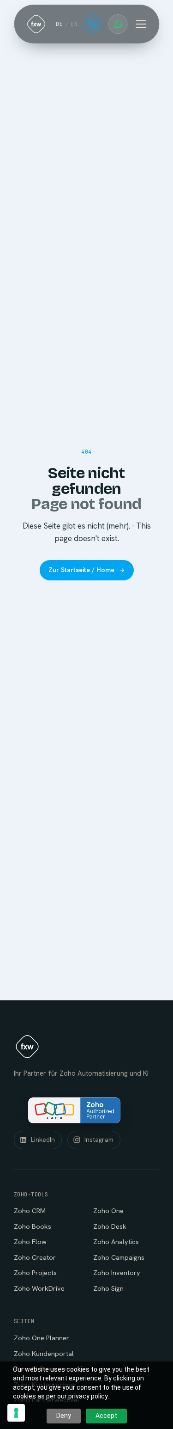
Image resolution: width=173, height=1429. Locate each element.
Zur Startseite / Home (81, 570)
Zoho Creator (35, 1257)
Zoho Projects (35, 1272)
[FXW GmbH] (36, 24)
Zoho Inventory (116, 1272)
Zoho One (108, 1210)
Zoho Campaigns (118, 1257)
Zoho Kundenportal (44, 1353)
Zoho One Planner (41, 1337)
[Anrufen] (92, 24)
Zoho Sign (108, 1288)
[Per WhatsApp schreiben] (117, 24)
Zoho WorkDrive (39, 1288)
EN (74, 23)
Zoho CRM (30, 1210)
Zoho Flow (30, 1241)
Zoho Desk (109, 1226)
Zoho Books (32, 1226)
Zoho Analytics (116, 1241)
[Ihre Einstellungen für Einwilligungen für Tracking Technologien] (16, 1413)
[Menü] (141, 24)
